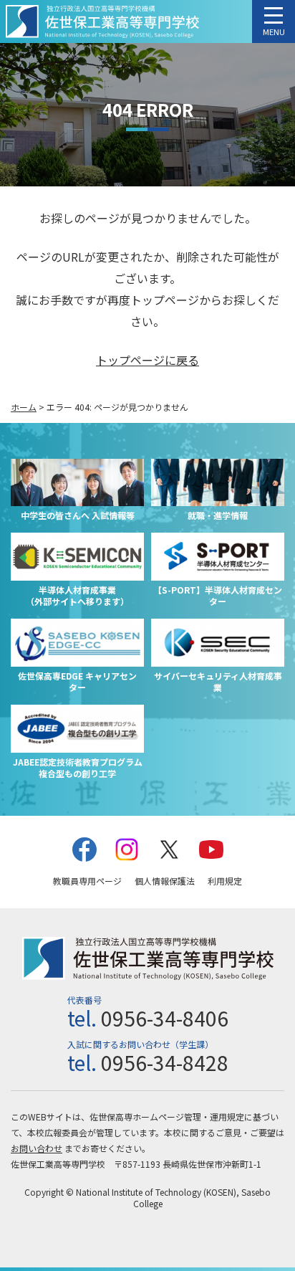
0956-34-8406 (164, 1018)
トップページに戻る (147, 359)
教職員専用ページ (87, 881)
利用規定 (225, 881)
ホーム (24, 407)
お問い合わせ (36, 1148)
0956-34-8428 (164, 1062)
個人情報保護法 (165, 881)
